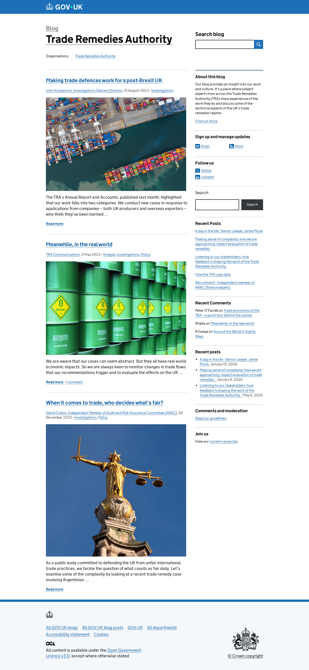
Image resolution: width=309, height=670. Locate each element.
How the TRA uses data (213, 274)
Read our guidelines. (211, 418)
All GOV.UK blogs (62, 627)
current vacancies (223, 441)
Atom (239, 146)
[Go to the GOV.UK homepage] (64, 7)
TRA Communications (63, 254)
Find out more (206, 121)
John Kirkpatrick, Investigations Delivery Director (84, 90)
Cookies (101, 634)
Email (205, 146)
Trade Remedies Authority (109, 39)
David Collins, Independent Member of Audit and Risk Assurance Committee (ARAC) (111, 413)
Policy (145, 254)
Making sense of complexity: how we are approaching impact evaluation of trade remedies (226, 244)
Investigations (162, 90)
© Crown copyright (245, 655)
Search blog (209, 34)
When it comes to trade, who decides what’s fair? (104, 402)
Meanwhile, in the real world (79, 244)
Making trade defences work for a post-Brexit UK (104, 80)
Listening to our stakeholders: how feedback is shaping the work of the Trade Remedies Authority (227, 261)
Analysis (109, 254)
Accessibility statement (68, 634)
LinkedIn (207, 177)
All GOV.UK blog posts (102, 627)
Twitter (206, 171)
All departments (162, 627)
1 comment (74, 382)
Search (201, 192)
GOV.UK (135, 627)
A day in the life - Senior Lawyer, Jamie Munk (229, 231)
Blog (52, 28)
